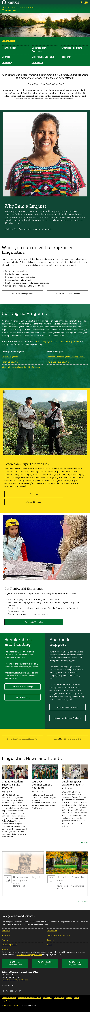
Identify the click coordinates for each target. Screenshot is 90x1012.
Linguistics (9, 40)
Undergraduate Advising (67, 707)
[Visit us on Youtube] (11, 991)
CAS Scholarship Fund (45, 963)
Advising (5, 949)
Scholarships (52, 931)
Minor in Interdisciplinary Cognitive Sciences (21, 367)
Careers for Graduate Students (67, 294)
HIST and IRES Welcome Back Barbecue (67, 873)
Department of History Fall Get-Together (23, 873)
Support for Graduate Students (67, 718)
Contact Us (37, 62)
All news (83, 842)
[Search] (80, 2)
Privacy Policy (59, 997)
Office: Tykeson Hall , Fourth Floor (15, 980)
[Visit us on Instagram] (16, 991)
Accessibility (47, 997)
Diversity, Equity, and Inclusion (58, 935)
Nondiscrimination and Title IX (29, 997)
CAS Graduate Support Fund (75, 963)
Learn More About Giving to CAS (67, 739)
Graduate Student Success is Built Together (12, 785)
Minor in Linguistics (10, 361)
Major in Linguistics (10, 356)
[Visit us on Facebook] (3, 991)
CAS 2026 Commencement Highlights (42, 785)
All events (82, 901)
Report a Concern (9, 997)
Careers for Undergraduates (22, 294)
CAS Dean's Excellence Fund (15, 963)
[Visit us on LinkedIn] (20, 991)
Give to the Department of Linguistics (22, 739)
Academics (6, 935)
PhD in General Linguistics (58, 361)
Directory (7, 62)
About (49, 944)
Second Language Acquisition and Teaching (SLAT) (56, 341)
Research (66, 57)
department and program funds (29, 954)
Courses (6, 57)
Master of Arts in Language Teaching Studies (66, 356)
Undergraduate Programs (40, 49)
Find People (6, 1001)
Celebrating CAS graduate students (73, 783)
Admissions (6, 931)
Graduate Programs (71, 48)
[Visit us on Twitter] (7, 991)
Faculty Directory (33, 502)
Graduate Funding (22, 697)
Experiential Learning (43, 57)
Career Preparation (9, 944)
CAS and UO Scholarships (22, 687)
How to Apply (9, 48)
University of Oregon (11, 1005)
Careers (69, 997)
